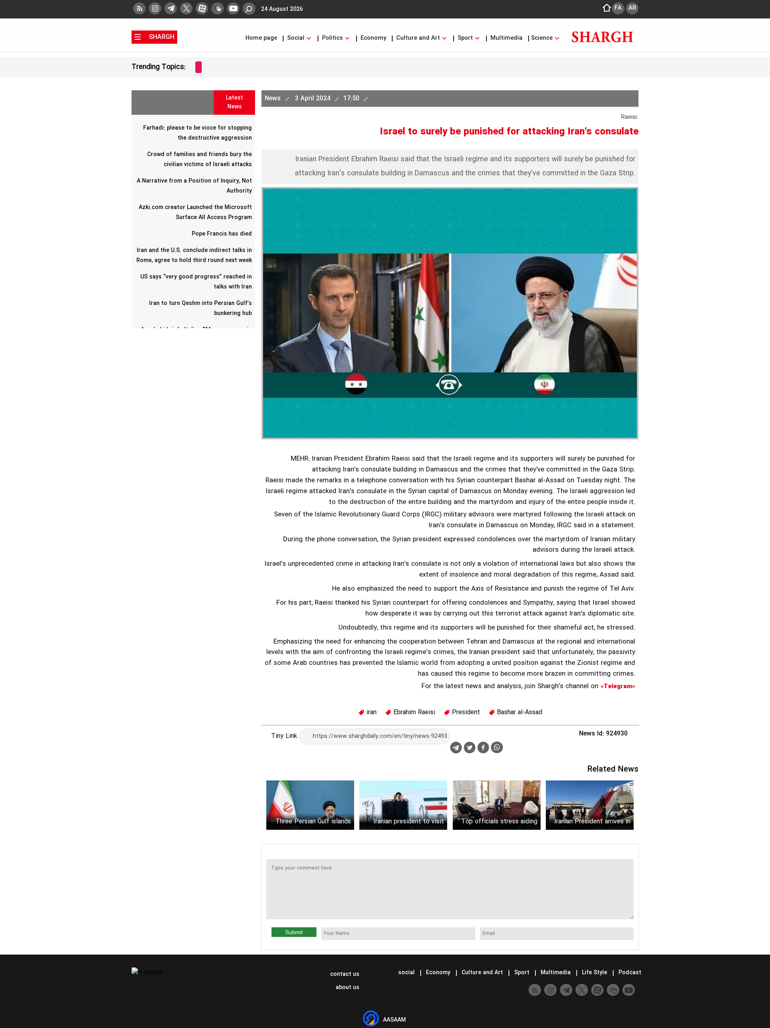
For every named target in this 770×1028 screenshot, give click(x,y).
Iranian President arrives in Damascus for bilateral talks (590, 822)
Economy (373, 38)
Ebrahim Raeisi (413, 712)
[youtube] (233, 8)
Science (542, 38)
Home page (262, 38)
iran (371, 712)
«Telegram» (617, 686)
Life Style (594, 972)
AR (632, 8)
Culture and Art (418, 38)
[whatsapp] (497, 747)
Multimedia (506, 38)
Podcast (629, 972)
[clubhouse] (217, 8)
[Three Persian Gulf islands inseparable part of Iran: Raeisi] (310, 805)
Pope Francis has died (222, 234)
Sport (465, 38)
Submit (294, 932)
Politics (332, 38)
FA (618, 8)
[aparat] (202, 8)
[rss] (139, 8)
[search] (249, 8)
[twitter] (186, 8)
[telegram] (170, 8)
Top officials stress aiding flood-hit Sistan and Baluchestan (499, 822)
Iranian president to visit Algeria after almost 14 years (408, 822)
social (406, 972)
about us (346, 987)
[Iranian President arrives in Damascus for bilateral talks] (590, 805)
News (274, 98)
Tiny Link (285, 736)
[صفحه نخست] (604, 8)
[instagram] (155, 8)
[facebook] (483, 748)
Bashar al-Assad (518, 712)
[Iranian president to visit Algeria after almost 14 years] (403, 805)
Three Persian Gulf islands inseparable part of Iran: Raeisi (313, 822)
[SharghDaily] (602, 47)
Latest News (234, 102)
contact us (343, 974)
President (465, 712)
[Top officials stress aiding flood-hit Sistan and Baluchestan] (497, 805)
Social (296, 38)
